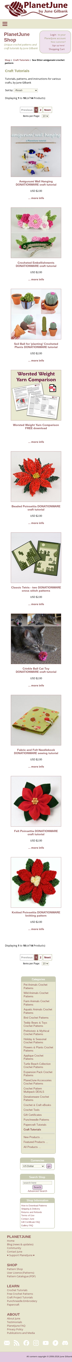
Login (53, 34)
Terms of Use (27, 1215)
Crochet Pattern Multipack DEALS (34, 1090)
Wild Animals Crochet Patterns (36, 994)
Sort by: (9, 90)
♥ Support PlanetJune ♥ (21, 1255)
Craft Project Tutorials (20, 1297)
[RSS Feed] (17, 1343)
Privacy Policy (15, 1329)
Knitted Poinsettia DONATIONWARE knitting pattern (36, 914)
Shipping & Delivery (30, 1209)
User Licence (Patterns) (20, 1272)
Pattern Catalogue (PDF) (21, 1276)
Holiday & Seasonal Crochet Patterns (35, 1041)
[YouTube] (46, 1343)
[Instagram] (36, 1343)
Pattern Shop (15, 1269)
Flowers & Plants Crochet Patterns (38, 1049)
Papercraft (13, 1304)
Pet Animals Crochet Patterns (35, 986)
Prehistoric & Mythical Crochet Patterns (36, 1032)
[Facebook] (26, 1343)
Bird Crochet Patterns (36, 1017)
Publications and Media (21, 1333)
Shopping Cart (57, 49)
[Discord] (65, 1343)
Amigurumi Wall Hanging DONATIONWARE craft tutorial (36, 183)
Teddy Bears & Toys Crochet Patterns (35, 1024)
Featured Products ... (36, 1142)
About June (13, 1318)
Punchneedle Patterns (36, 1119)
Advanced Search (37, 1191)
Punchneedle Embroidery (22, 1301)
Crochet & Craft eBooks (37, 1105)
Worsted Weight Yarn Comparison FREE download (36, 426)
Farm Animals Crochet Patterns (36, 1003)
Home (10, 1241)
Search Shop (37, 1176)
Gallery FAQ (27, 1225)
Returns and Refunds (31, 1212)
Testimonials (14, 1322)
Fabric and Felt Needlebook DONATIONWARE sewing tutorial (36, 751)
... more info (36, 198)
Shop (7, 59)
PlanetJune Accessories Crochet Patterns (38, 1082)
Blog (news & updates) (20, 1244)
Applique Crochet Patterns (33, 1057)
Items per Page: (32, 116)
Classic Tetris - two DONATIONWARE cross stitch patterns (36, 589)
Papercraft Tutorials (35, 1124)
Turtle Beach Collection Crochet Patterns (37, 1065)
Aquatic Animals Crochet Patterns (38, 1011)
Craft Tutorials (21, 59)
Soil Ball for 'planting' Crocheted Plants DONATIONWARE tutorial (36, 345)
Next (47, 110)
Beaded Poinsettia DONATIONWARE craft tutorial (36, 508)
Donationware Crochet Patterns (36, 1098)
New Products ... (33, 1137)
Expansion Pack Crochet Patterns (38, 1074)
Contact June (27, 1219)
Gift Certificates (33, 1114)
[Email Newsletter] (7, 1343)
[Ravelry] (55, 1343)
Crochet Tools (32, 1109)
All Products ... (32, 1147)
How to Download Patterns (34, 1205)
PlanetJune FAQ (16, 1325)
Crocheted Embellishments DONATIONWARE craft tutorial (36, 264)
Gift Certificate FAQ (30, 1222)
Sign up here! (58, 45)
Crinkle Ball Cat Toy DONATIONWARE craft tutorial (36, 670)
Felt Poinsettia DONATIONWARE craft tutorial (36, 832)
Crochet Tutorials (17, 1290)
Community (14, 1248)
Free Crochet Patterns (20, 1294)
